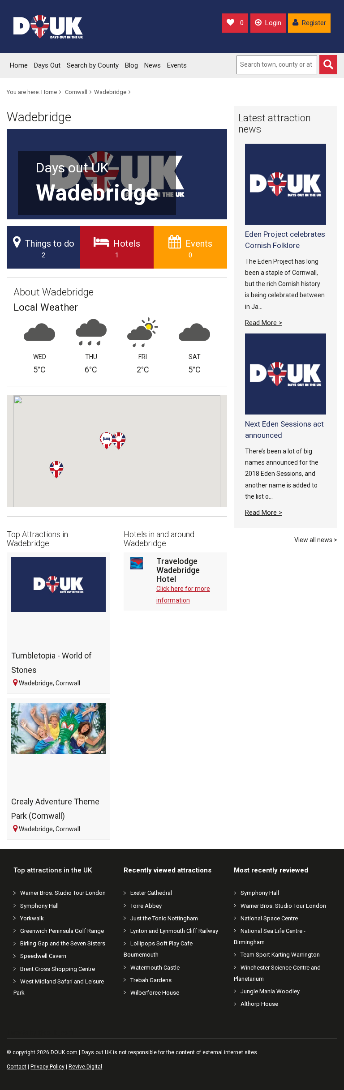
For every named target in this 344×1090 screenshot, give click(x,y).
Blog (131, 65)
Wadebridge (110, 92)
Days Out (47, 65)
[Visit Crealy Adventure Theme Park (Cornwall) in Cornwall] (58, 747)
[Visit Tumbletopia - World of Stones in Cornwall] (58, 601)
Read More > (263, 323)
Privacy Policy (47, 1067)
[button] (64, 478)
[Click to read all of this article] (285, 184)
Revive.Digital (85, 1067)
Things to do (49, 248)
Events (177, 65)
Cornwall (76, 92)
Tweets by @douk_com (40, 1032)
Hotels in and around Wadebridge (159, 539)
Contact (16, 1067)
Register (314, 23)
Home (19, 65)
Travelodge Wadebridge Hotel (178, 570)
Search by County (93, 65)
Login (273, 23)
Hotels (126, 248)
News (152, 65)
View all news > (315, 539)
